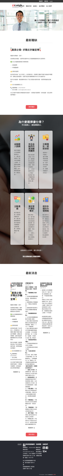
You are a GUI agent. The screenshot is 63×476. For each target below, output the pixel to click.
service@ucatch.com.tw (24, 89)
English (51, 1)
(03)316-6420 (32, 447)
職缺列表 (38, 447)
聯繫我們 (38, 449)
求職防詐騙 (39, 455)
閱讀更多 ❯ (16, 372)
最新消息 (46, 1)
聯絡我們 (41, 1)
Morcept (54, 474)
